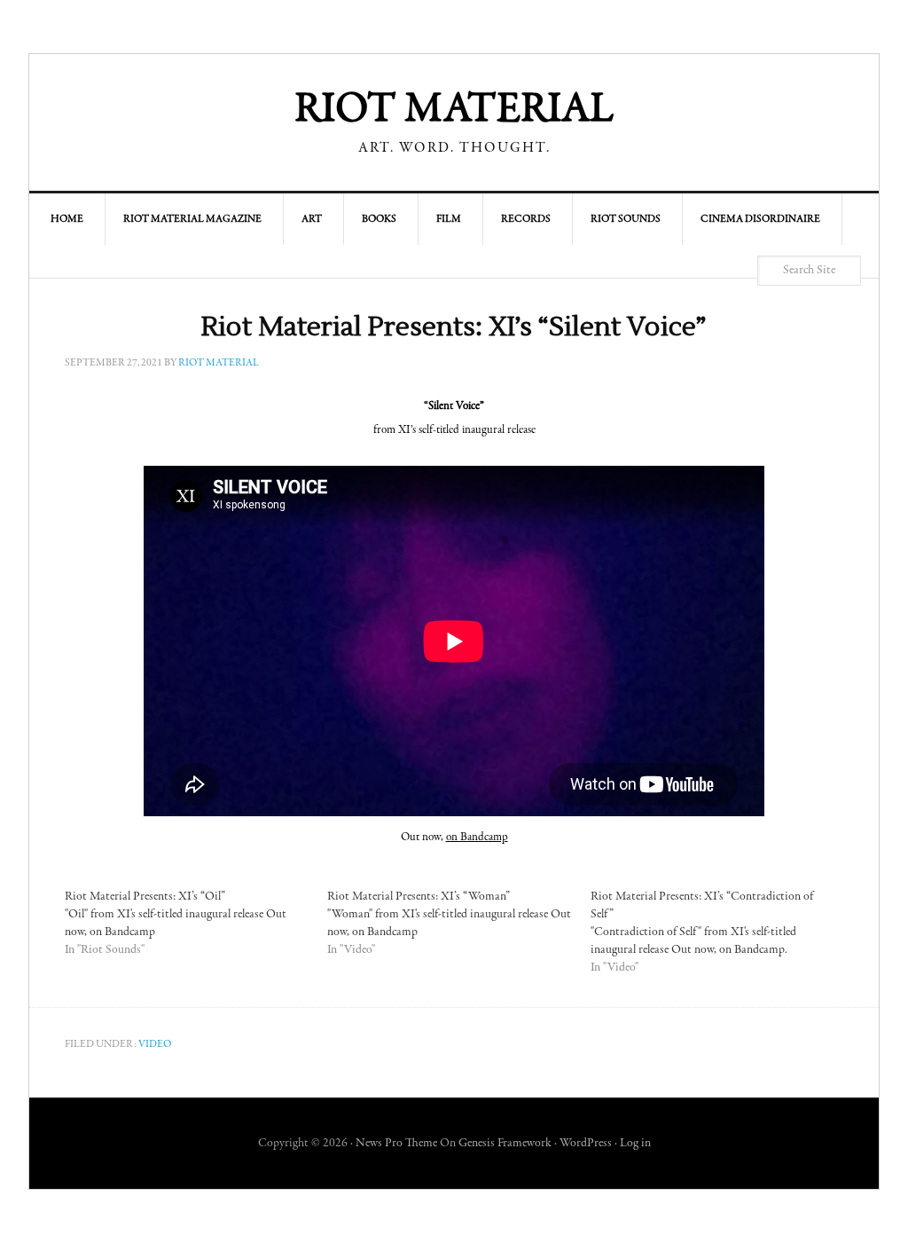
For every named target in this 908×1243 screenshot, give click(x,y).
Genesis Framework (505, 1143)
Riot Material (454, 111)
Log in (635, 1143)
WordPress (586, 1143)
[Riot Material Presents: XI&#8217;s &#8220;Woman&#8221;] (458, 923)
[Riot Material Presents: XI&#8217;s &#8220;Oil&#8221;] (196, 923)
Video (154, 1044)
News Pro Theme (396, 1143)
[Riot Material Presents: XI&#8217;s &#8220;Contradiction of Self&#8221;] (722, 932)
